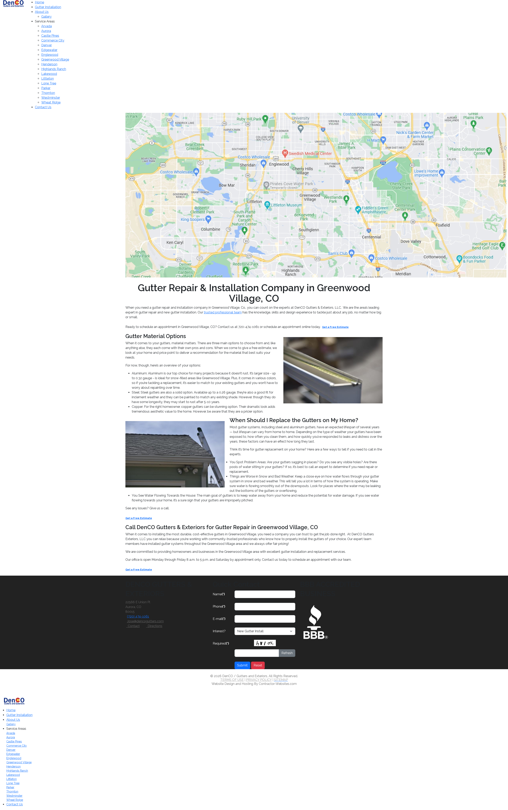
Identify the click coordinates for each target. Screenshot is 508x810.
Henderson (49, 64)
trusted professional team (223, 312)
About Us (42, 12)
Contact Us (43, 107)
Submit (242, 665)
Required (221, 643)
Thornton (48, 93)
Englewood (49, 55)
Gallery (46, 16)
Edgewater (49, 50)
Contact (133, 626)
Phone (219, 606)
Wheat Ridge (51, 102)
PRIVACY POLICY (259, 680)
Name (219, 594)
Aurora (46, 31)
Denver (46, 45)
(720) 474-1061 (138, 616)
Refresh (287, 653)
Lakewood (49, 74)
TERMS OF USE (232, 680)
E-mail (219, 619)
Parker (45, 88)
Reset (258, 665)
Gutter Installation (48, 7)
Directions (154, 626)
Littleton (47, 78)
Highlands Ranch (53, 69)
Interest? (219, 631)
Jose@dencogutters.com (145, 621)
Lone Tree (48, 83)
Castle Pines (50, 36)
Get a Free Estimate (335, 327)
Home (39, 2)
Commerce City (52, 40)
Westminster (50, 98)
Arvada (46, 26)
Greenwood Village (55, 59)
